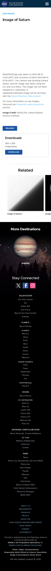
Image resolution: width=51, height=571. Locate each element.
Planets (25, 322)
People (25, 471)
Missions (25, 474)
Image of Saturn (14, 214)
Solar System (25, 296)
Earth (25, 340)
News (25, 457)
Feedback (25, 512)
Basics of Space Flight (25, 485)
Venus (25, 337)
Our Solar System (25, 299)
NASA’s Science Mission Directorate (25, 545)
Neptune (25, 357)
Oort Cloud (25, 310)
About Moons (25, 396)
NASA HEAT (25, 495)
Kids (25, 478)
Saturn (25, 351)
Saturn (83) (25, 413)
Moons (25, 392)
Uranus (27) (25, 417)
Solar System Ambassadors (25, 488)
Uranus (25, 354)
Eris (25, 379)
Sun (25, 303)
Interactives (25, 481)
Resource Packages (25, 492)
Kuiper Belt (25, 306)
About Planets (25, 326)
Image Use (25, 519)
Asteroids (25, 444)
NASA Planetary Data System (26, 96)
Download (13, 152)
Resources (25, 464)
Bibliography (25, 509)
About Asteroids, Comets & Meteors (25, 433)
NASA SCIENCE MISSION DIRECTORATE (25, 522)
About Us (25, 506)
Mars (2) (25, 407)
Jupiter (25, 263)
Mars (25, 344)
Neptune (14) (25, 420)
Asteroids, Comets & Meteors (25, 430)
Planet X (25, 386)
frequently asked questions (30, 104)
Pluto (25, 365)
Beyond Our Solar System (25, 313)
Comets (25, 448)
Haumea (25, 375)
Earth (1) (25, 403)
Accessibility (25, 532)
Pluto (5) (25, 424)
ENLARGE (10, 128)
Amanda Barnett (32, 550)
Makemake (25, 372)
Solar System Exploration (14, 4)
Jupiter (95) (25, 410)
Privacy (25, 516)
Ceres (25, 368)
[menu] (47, 4)
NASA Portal (25, 526)
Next (45, 249)
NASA (3, 4)
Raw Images (9, 14)
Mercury (25, 334)
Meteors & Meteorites (25, 441)
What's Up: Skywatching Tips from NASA (25, 461)
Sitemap (25, 529)
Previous (5, 249)
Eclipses (25, 317)
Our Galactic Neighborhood (14, 10)
